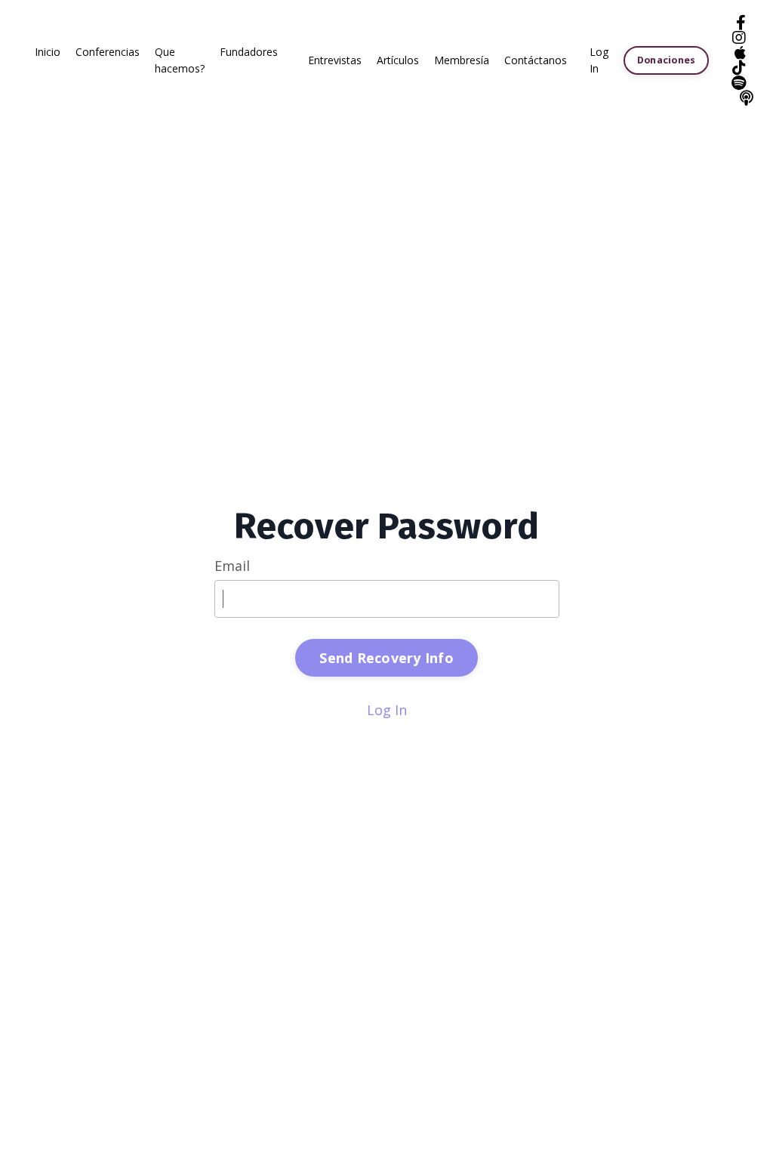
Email (232, 566)
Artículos (398, 60)
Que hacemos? (180, 60)
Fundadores (249, 52)
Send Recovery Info (386, 658)
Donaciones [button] (666, 60)
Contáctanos (535, 60)
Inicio (47, 52)
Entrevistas (335, 60)
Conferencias (107, 52)
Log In (387, 710)
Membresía (461, 60)
